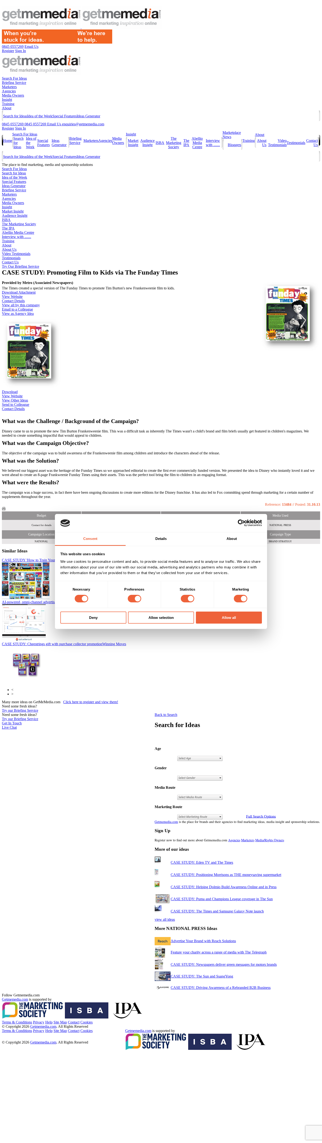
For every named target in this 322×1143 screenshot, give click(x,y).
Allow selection (161, 618)
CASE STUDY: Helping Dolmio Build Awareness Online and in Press (224, 887)
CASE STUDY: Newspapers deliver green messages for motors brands (224, 964)
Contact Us (10, 262)
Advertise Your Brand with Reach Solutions (203, 941)
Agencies (9, 91)
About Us (9, 249)
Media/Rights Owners (269, 840)
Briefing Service (14, 83)
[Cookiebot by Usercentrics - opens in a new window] (241, 522)
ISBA (160, 143)
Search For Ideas (14, 78)
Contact (73, 1022)
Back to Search (166, 715)
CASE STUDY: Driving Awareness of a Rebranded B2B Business (221, 988)
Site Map (60, 1022)
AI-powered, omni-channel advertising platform (46, 602)
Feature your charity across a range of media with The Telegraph (219, 952)
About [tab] (232, 539)
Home (7, 141)
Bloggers (234, 145)
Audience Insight (147, 143)
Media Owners (13, 95)
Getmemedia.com (166, 821)
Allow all (229, 618)
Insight (7, 100)
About (6, 108)
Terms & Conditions (17, 1022)
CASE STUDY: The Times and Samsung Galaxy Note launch (217, 911)
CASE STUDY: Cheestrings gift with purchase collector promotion (64, 644)
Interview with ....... (213, 143)
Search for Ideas (15, 116)
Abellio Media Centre (197, 142)
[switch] (134, 598)
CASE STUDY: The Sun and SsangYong (202, 976)
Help (49, 1022)
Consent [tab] (90, 539)
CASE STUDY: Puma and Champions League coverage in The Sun (222, 899)
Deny (93, 618)
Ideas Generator (88, 116)
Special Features (64, 116)
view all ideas (165, 919)
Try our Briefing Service (20, 710)
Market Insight (133, 143)
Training (8, 104)
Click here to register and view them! (90, 702)
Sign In (20, 128)
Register (8, 128)
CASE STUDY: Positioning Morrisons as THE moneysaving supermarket (226, 875)
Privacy (38, 1022)
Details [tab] (161, 539)
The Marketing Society (173, 142)
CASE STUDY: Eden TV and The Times (202, 862)
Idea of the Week (39, 116)
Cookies (86, 1022)
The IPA (186, 143)
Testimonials (296, 143)
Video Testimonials (277, 143)
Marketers (9, 87)
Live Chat (9, 727)
